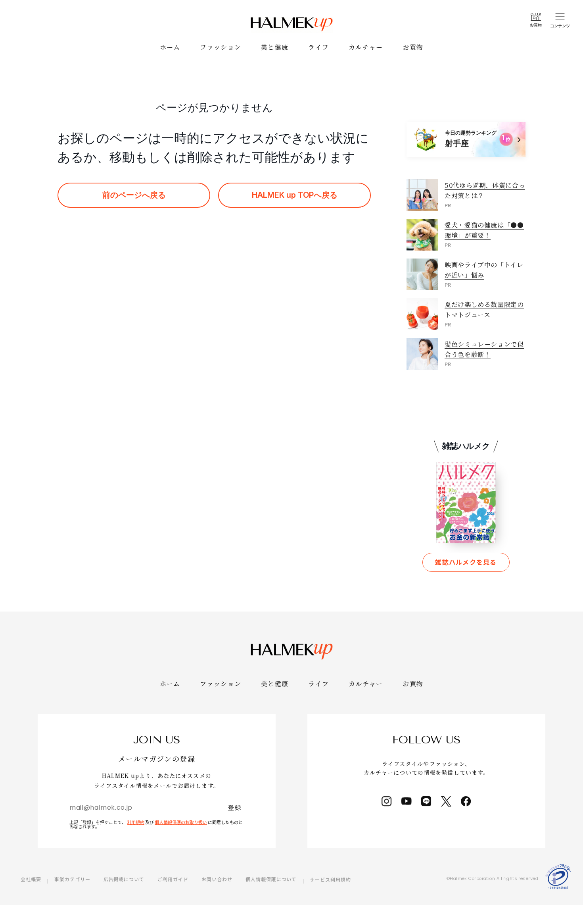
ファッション (220, 47)
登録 (235, 807)
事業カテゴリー (72, 879)
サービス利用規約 (330, 879)
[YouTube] (406, 801)
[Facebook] (466, 801)
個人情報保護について (271, 879)
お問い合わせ (216, 879)
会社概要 (31, 879)
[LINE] (426, 801)
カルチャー (366, 47)
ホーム (170, 47)
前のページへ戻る (134, 195)
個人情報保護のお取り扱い (181, 822)
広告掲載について (124, 879)
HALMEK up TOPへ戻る (295, 195)
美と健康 (274, 47)
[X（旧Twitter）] (446, 801)
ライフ (318, 47)
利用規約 (135, 822)
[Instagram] (387, 801)
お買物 (413, 47)
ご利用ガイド (172, 879)
